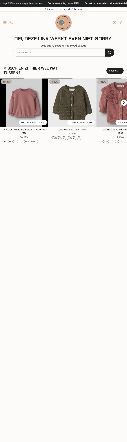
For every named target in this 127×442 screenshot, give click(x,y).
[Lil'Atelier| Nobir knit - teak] (72, 103)
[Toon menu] (5, 22)
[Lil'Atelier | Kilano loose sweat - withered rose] (24, 103)
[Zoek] (109, 53)
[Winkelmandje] (121, 22)
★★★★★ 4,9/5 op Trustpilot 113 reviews (63, 9)
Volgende (124, 103)
